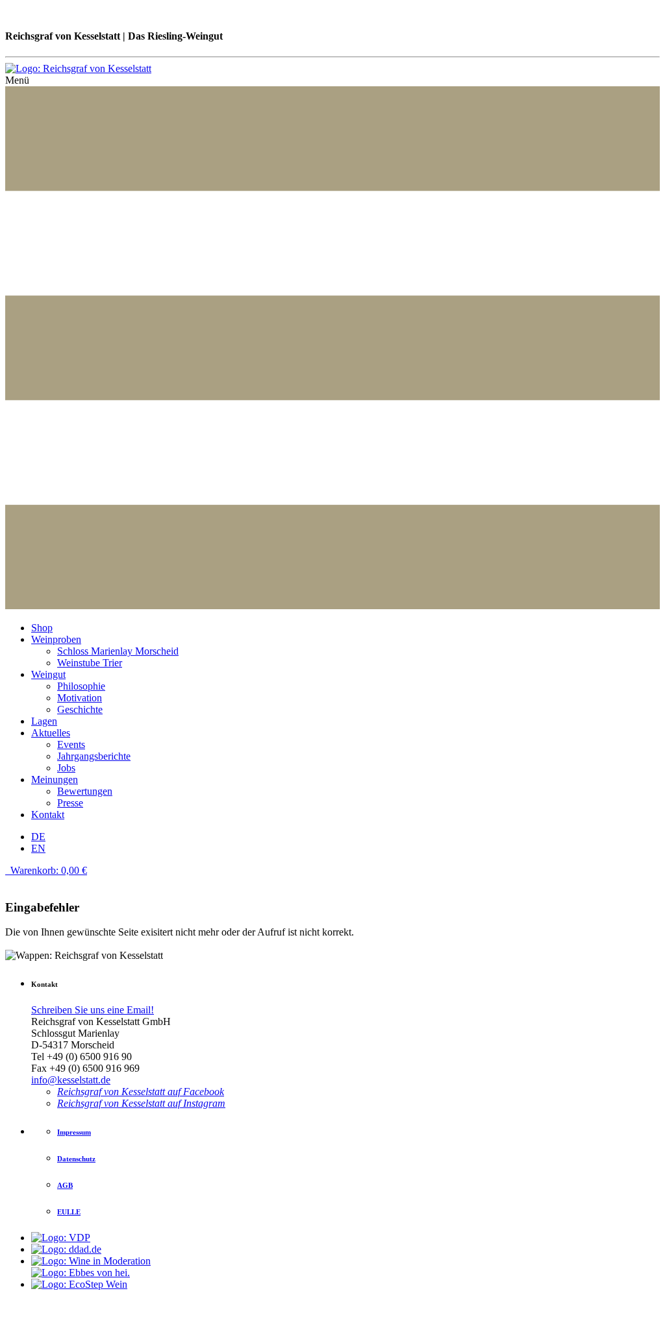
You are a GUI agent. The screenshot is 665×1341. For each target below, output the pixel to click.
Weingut (48, 674)
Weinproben (56, 639)
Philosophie (81, 686)
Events (71, 744)
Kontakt (47, 814)
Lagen (44, 721)
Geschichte (80, 709)
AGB (65, 1185)
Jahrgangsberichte (94, 756)
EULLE (69, 1212)
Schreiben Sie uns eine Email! (92, 1009)
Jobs (66, 767)
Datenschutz (76, 1159)
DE (38, 836)
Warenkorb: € (47, 870)
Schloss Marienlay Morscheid (118, 651)
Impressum (74, 1132)
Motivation (79, 697)
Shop (42, 627)
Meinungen (54, 779)
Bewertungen (84, 791)
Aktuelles (50, 732)
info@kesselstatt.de (70, 1079)
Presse (70, 802)
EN (38, 848)
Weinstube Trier (89, 662)
